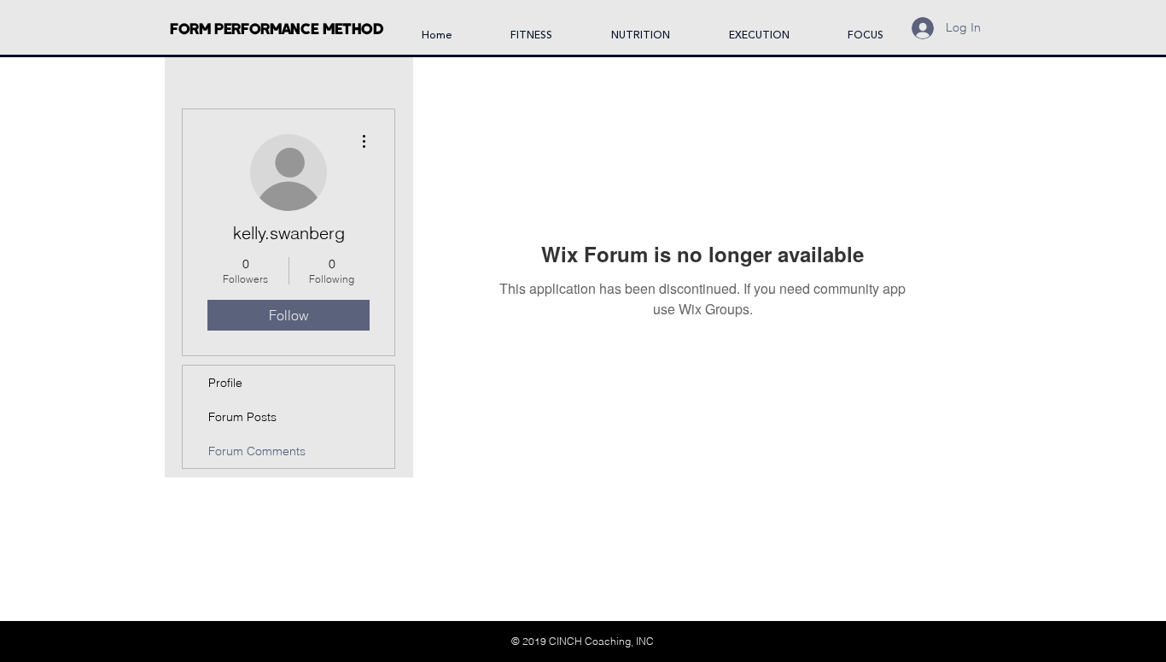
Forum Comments (257, 451)
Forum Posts (242, 417)
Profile (225, 382)
